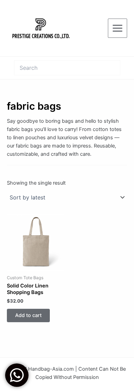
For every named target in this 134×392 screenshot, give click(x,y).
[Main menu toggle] (117, 28)
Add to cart (28, 315)
